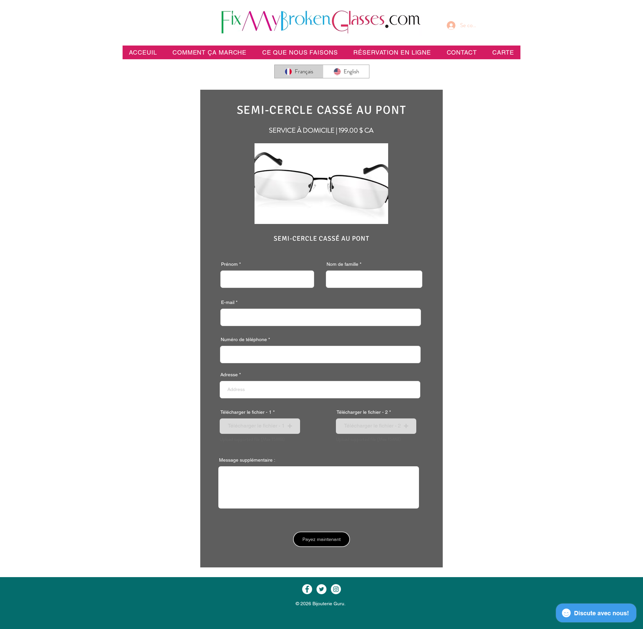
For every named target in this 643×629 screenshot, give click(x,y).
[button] (392, 52)
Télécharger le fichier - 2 (362, 412)
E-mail (227, 302)
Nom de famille (342, 264)
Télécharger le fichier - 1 (246, 412)
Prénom (229, 264)
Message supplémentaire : (247, 460)
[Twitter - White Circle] (321, 589)
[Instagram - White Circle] (336, 589)
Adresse (229, 374)
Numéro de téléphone (244, 339)
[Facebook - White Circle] (307, 589)
